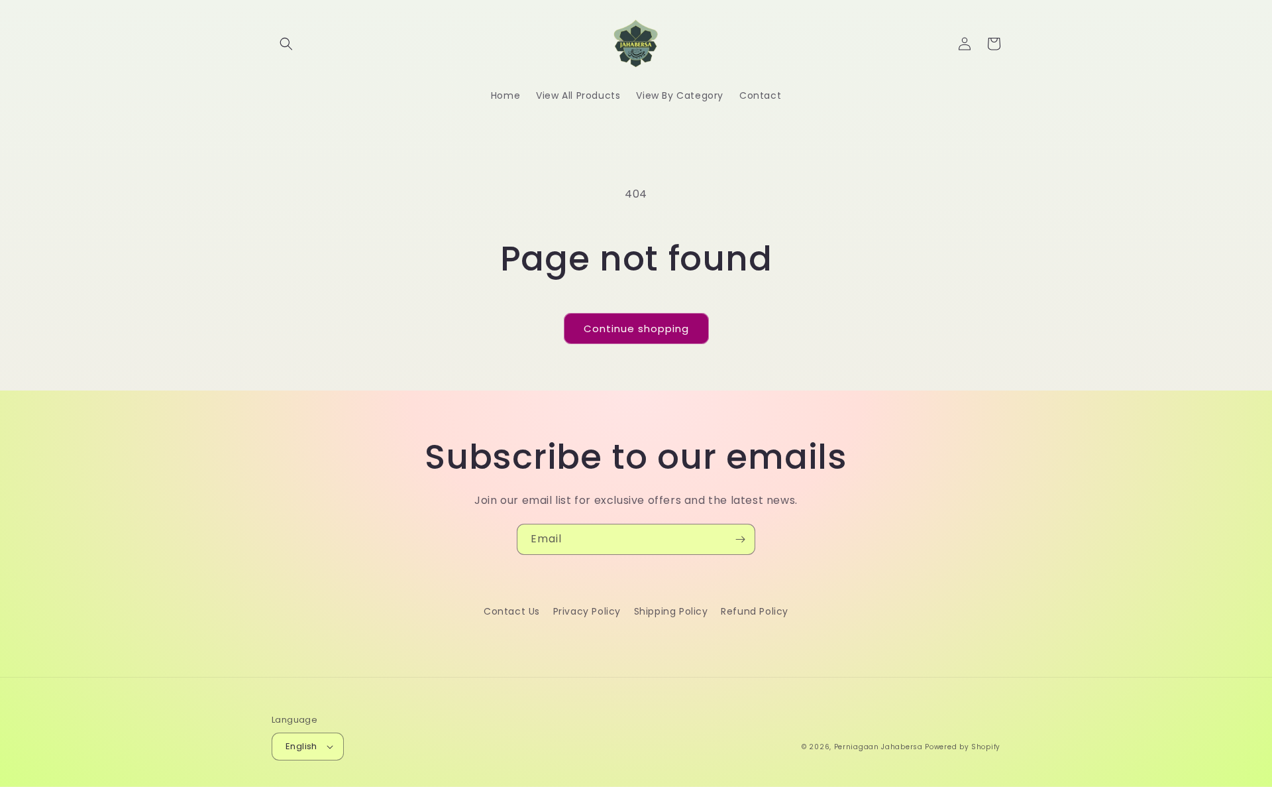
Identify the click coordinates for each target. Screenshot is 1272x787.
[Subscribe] (740, 539)
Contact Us (512, 611)
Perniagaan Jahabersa (878, 747)
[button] (286, 43)
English (301, 746)
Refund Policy (754, 611)
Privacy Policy (587, 611)
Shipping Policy (671, 611)
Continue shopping (636, 328)
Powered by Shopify (962, 747)
